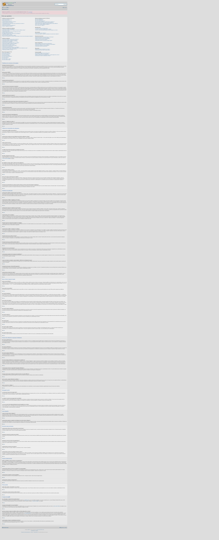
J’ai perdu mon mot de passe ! (6, 24)
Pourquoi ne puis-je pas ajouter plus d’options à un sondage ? (10, 42)
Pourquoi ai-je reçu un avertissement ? (7, 46)
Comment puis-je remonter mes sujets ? (7, 49)
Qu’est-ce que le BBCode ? (6, 52)
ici (48, 13)
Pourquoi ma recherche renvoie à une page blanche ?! (42, 38)
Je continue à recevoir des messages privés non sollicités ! (43, 29)
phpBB (28, 529)
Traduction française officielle (39, 529)
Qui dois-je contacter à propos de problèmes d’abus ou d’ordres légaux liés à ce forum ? (47, 54)
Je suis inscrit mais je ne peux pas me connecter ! (9, 21)
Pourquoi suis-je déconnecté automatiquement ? (8, 25)
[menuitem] (8, 7)
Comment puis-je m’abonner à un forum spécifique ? (42, 45)
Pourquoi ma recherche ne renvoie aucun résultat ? (42, 37)
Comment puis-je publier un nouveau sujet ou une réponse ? (10, 39)
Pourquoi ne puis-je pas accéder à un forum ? (8, 44)
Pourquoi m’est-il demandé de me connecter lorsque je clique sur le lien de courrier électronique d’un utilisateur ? (17, 36)
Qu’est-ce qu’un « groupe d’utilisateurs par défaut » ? (42, 24)
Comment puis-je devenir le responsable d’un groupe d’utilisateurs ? (44, 22)
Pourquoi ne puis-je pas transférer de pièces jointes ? (9, 45)
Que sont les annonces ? (5, 57)
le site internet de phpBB (6, 158)
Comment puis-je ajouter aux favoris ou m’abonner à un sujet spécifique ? (45, 44)
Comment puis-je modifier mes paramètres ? (8, 29)
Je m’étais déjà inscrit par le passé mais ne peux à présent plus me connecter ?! (13, 23)
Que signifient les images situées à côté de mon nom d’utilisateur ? (11, 33)
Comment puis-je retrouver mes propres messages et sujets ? (43, 40)
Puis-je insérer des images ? (6, 55)
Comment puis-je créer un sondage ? (7, 41)
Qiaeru (43, 529)
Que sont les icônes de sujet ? (6, 59)
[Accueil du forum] (8, 4)
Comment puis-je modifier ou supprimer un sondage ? (9, 43)
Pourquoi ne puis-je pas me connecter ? (7, 22)
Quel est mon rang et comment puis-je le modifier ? (9, 35)
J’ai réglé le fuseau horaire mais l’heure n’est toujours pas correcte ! (11, 31)
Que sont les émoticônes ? (6, 54)
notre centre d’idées (57, 506)
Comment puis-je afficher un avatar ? (7, 34)
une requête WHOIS (27, 513)
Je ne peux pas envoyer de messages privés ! (41, 28)
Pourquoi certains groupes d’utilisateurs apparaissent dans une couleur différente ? (46, 23)
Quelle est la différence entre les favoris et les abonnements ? (43, 43)
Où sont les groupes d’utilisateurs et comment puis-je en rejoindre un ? (45, 21)
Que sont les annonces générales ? (7, 56)
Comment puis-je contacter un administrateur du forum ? (43, 55)
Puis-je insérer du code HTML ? (6, 53)
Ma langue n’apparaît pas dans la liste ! (7, 32)
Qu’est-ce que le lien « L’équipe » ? (40, 25)
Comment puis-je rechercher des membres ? (41, 39)
